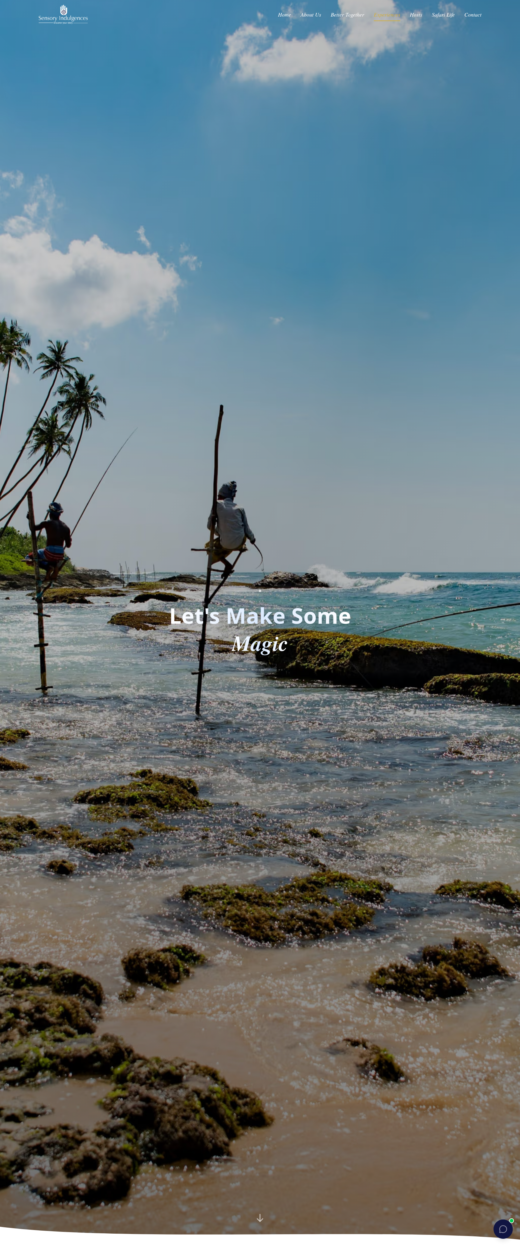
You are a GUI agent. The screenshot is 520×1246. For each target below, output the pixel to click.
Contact (472, 14)
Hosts (416, 14)
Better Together (347, 14)
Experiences (387, 14)
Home (284, 14)
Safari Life (443, 14)
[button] (503, 1229)
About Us (311, 14)
